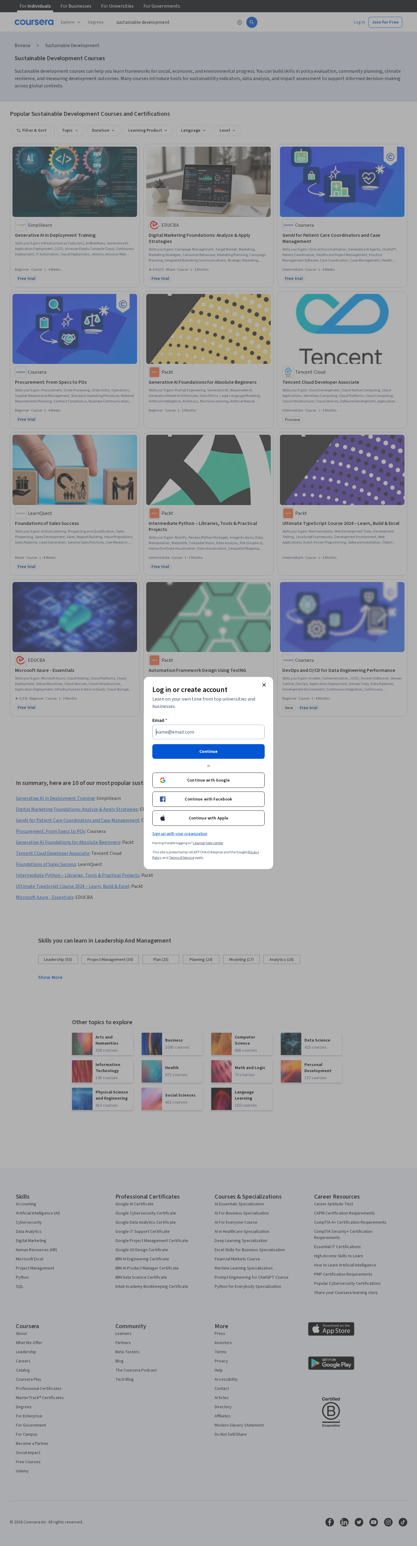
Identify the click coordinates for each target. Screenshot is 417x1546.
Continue (208, 752)
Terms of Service (181, 857)
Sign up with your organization (179, 834)
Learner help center (208, 843)
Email (159, 720)
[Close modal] (264, 685)
